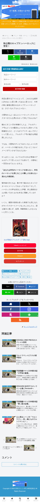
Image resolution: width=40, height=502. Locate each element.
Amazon (20, 256)
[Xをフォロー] (29, 304)
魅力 (30, 277)
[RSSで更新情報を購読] (20, 320)
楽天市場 (20, 250)
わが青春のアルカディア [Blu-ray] (16, 240)
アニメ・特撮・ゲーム (10, 271)
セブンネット (20, 261)
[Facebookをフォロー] (11, 309)
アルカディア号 (25, 271)
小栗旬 (23, 277)
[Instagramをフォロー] (29, 309)
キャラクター (25, 274)
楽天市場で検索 (20, 89)
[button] (26, 57)
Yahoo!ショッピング (20, 245)
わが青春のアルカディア (11, 277)
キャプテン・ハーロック (11, 274)
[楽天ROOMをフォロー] (11, 314)
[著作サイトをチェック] (11, 304)
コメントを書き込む (20, 464)
